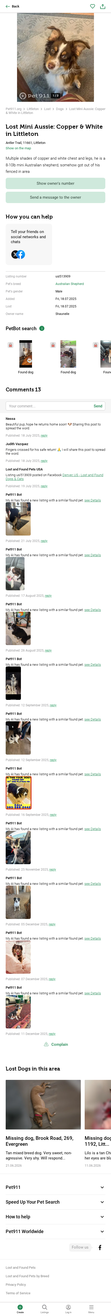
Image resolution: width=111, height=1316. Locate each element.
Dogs (60, 109)
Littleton (33, 109)
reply (44, 435)
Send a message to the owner (55, 197)
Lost (47, 109)
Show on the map (18, 148)
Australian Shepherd (70, 284)
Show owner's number (55, 183)
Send (98, 406)
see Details (92, 500)
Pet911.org (13, 109)
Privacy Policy (16, 1285)
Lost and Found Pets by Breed (27, 1276)
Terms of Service (18, 1293)
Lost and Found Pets (21, 1267)
